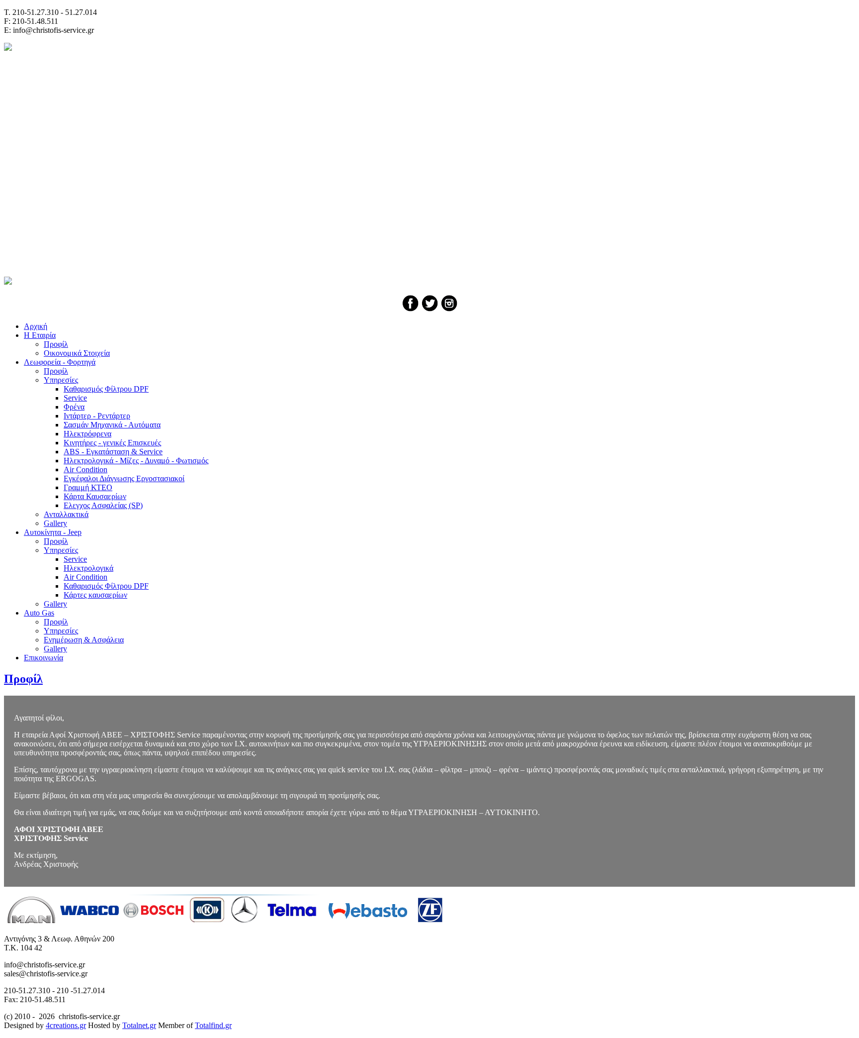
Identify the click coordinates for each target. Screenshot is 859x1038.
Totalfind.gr (213, 1025)
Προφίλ (23, 678)
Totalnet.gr (139, 1025)
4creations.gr (66, 1025)
